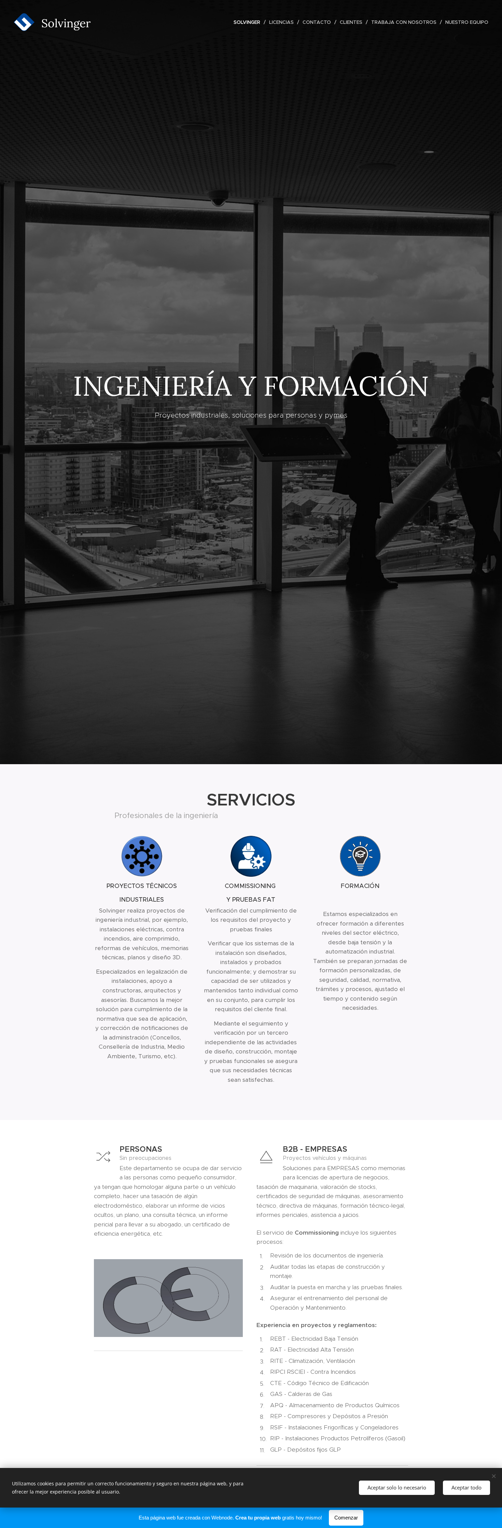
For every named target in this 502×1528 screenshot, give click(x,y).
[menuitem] (249, 22)
